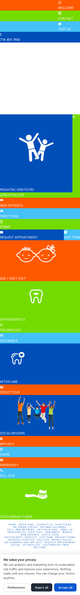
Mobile (67, 532)
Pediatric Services (21, 540)
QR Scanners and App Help (23, 542)
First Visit (35, 532)
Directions (63, 524)
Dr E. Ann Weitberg (21, 529)
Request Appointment (60, 542)
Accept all (65, 587)
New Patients (30, 535)
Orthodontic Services (20, 537)
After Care (26, 524)
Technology (31, 545)
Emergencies (17, 532)
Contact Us (45, 524)
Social (15, 545)
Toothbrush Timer (56, 545)
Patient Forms (65, 537)
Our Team (46, 537)
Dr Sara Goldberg (53, 527)
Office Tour (50, 535)
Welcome (40, 547)
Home (12, 524)
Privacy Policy (61, 540)
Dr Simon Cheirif (25, 527)
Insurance (52, 532)
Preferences (16, 587)
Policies (43, 540)
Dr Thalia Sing (47, 529)
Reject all (41, 587)
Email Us (67, 529)
